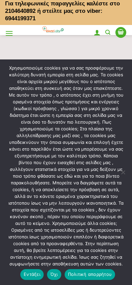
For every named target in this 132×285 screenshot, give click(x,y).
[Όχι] (123, 174)
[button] (9, 33)
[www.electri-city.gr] (53, 30)
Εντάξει (32, 274)
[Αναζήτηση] (107, 32)
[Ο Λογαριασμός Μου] (97, 32)
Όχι (54, 274)
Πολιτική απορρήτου (90, 274)
